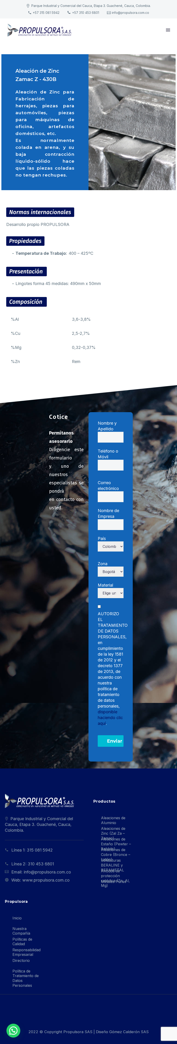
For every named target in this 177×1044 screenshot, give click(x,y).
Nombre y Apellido (107, 426)
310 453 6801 (41, 863)
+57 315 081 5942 (46, 13)
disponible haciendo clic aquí (110, 717)
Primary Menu (168, 30)
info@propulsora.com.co (130, 13)
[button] (13, 1031)
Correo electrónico (108, 485)
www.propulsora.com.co (46, 880)
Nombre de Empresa (108, 513)
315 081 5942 (40, 850)
